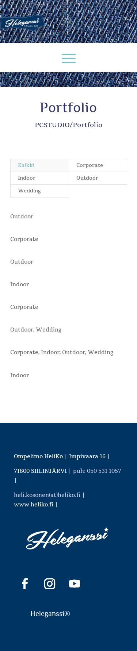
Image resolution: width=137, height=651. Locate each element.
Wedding (29, 190)
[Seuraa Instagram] (50, 584)
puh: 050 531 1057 (97, 471)
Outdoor (87, 178)
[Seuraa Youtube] (74, 584)
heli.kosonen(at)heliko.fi (47, 495)
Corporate (89, 165)
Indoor (26, 178)
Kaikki (26, 165)
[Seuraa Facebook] (25, 584)
